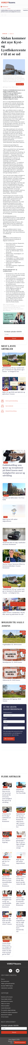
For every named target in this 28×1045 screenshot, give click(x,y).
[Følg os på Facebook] (10, 970)
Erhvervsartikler (5, 1006)
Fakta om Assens (5, 1003)
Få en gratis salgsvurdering (8, 1010)
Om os (2, 979)
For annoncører (5, 981)
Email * (5, 718)
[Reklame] (14, 318)
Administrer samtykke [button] (7, 988)
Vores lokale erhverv (6, 999)
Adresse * (5, 725)
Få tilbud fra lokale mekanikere (9, 1012)
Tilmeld (14, 338)
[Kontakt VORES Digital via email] (17, 970)
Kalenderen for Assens (7, 1001)
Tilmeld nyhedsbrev (20, 1042)
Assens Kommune (5, 1008)
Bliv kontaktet (9, 739)
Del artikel (19, 84)
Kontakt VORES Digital (7, 986)
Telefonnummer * (7, 712)
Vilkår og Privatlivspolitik (7, 983)
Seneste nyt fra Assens (7, 997)
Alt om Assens (4, 1017)
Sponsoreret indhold (6, 1014)
